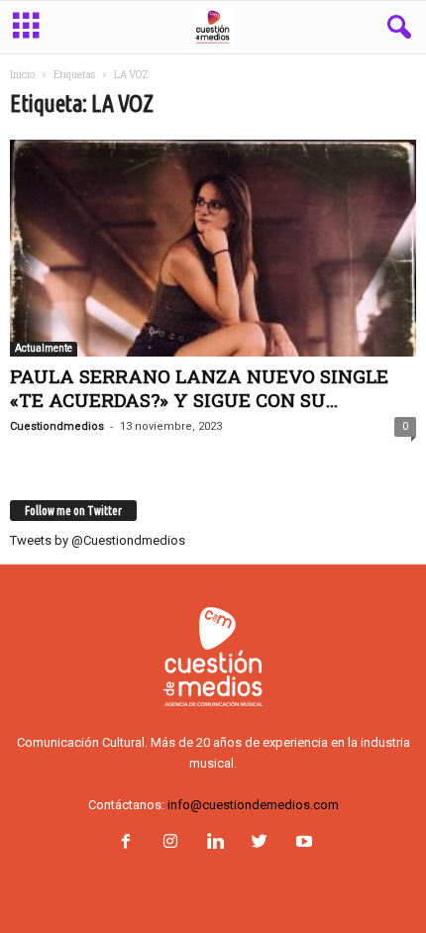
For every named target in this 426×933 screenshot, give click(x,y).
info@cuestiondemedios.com (253, 804)
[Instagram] (170, 843)
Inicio (22, 74)
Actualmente (43, 348)
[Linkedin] (214, 843)
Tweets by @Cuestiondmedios (97, 540)
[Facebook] (125, 843)
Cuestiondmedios (57, 426)
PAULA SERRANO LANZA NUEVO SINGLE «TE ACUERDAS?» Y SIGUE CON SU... (199, 387)
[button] (395, 28)
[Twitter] (259, 843)
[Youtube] (302, 843)
